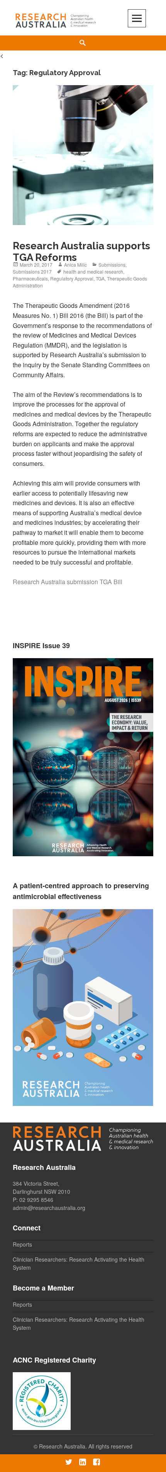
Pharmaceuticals (30, 278)
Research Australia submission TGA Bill (67, 581)
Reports (22, 1244)
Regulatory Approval (71, 278)
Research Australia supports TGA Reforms (81, 251)
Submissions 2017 (32, 271)
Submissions (111, 264)
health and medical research (93, 271)
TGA (100, 278)
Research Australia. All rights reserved (85, 1446)
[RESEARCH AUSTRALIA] (56, 18)
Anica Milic (75, 264)
